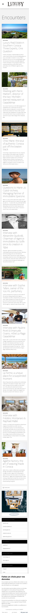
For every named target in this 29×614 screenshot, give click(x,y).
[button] (3, 4)
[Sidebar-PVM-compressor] (14, 515)
